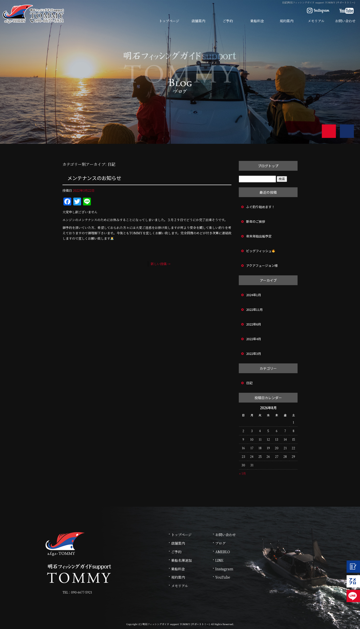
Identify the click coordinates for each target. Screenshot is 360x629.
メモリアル (316, 20)
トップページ (169, 20)
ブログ (220, 543)
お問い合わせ (345, 20)
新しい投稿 (160, 263)
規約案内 (286, 20)
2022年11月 (254, 309)
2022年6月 (253, 324)
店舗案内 (198, 20)
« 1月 (242, 473)
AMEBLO (222, 551)
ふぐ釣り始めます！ (260, 206)
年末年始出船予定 (259, 236)
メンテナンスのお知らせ (94, 177)
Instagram (224, 568)
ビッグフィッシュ (259, 250)
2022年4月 (253, 339)
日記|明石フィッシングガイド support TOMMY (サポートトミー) (318, 2)
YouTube (222, 577)
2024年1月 (253, 294)
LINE (219, 560)
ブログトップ (268, 165)
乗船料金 (257, 20)
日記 (249, 383)
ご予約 (228, 20)
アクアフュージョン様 (262, 265)
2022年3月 (253, 353)
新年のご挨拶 (255, 221)
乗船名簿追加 (181, 560)
